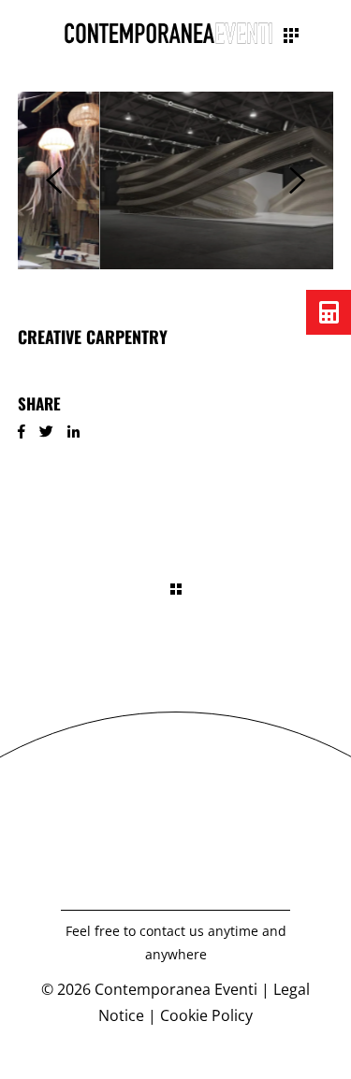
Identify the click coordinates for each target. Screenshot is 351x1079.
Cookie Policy (206, 1015)
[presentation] (54, 180)
